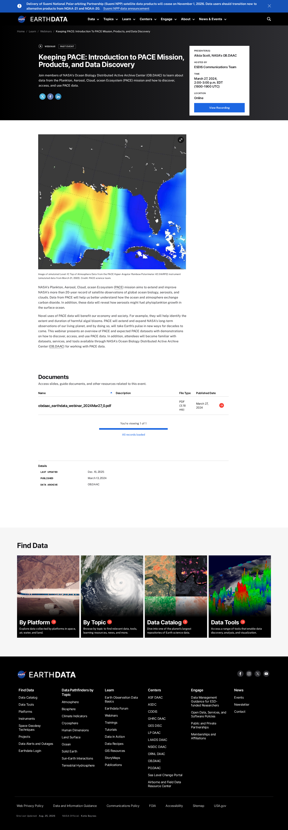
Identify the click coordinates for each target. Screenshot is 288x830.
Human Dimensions (75, 730)
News (238, 690)
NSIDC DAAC (157, 747)
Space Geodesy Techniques (30, 727)
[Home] (49, 18)
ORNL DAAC (156, 754)
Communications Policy (123, 806)
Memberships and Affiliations (203, 736)
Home (21, 31)
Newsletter (241, 704)
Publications (113, 765)
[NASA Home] (22, 19)
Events (239, 697)
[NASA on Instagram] (249, 673)
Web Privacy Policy (30, 806)
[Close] (269, 6)
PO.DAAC (154, 768)
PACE (119, 287)
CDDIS (152, 711)
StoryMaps (112, 758)
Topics (108, 19)
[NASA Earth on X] (257, 673)
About (185, 19)
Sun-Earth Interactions (77, 758)
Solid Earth (69, 751)
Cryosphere (70, 723)
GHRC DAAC (157, 719)
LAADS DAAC (157, 740)
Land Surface (71, 737)
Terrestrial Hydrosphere (78, 765)
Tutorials (111, 729)
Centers (146, 19)
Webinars (46, 31)
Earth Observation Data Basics (121, 699)
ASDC (152, 704)
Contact (239, 711)
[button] (112, 203)
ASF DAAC (155, 697)
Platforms (25, 711)
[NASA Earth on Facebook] (240, 673)
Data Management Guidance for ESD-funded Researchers (205, 701)
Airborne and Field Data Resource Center (164, 784)
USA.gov (220, 806)
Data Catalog (28, 697)
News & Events (210, 19)
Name (42, 393)
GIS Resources (115, 751)
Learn (126, 19)
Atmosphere (70, 702)
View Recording (219, 107)
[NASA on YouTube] (266, 673)
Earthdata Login (30, 751)
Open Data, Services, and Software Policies (208, 714)
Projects (24, 737)
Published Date (206, 393)
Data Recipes (114, 744)
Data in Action (115, 737)
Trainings (111, 722)
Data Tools (26, 704)
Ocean (66, 744)
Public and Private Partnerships (203, 725)
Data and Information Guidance (75, 806)
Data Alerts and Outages (36, 744)
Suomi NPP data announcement (126, 8)
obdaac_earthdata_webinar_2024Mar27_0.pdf (74, 406)
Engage (166, 19)
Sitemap (198, 806)
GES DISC (155, 726)
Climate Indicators (74, 716)
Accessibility (174, 806)
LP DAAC (154, 733)
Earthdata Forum (116, 708)
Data (91, 19)
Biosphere (69, 709)
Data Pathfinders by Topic (77, 692)
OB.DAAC (56, 346)
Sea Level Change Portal (165, 775)
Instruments (27, 719)
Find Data (26, 690)
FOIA (152, 806)
